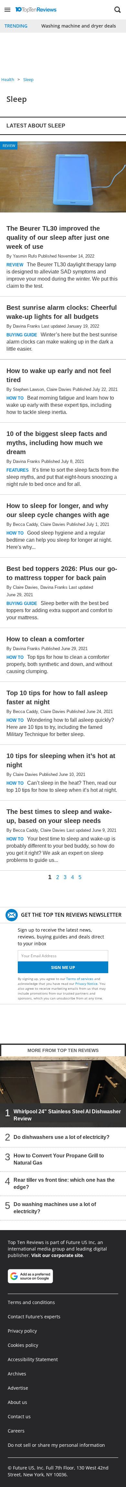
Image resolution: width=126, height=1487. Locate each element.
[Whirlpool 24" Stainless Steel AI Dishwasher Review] (63, 1091)
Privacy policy (22, 1331)
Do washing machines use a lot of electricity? (55, 1208)
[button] (7, 9)
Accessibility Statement (33, 1359)
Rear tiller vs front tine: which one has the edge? (64, 1183)
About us (17, 1402)
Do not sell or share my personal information (56, 1445)
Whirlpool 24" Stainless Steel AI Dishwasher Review (67, 1115)
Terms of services (80, 978)
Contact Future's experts (34, 1316)
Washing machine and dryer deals (78, 26)
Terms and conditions (31, 1302)
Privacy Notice (86, 983)
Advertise (18, 1388)
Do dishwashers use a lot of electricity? (62, 1137)
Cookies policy (23, 1345)
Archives (17, 1374)
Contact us (19, 1416)
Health (7, 79)
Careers (16, 1431)
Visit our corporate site (57, 1255)
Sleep (28, 79)
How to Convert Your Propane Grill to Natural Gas (59, 1159)
